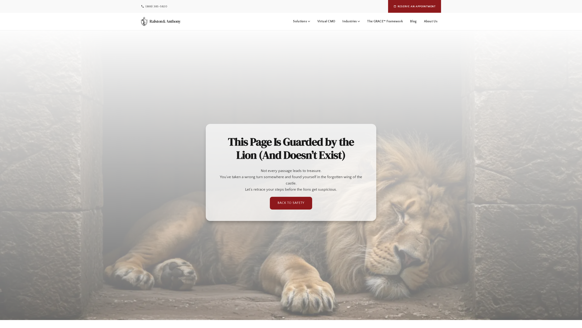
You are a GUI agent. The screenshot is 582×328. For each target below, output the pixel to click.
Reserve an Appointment (417, 6)
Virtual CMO (326, 21)
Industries (349, 21)
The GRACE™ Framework (385, 21)
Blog (413, 21)
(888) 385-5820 (156, 6)
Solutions (300, 21)
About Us (430, 21)
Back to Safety (291, 203)
